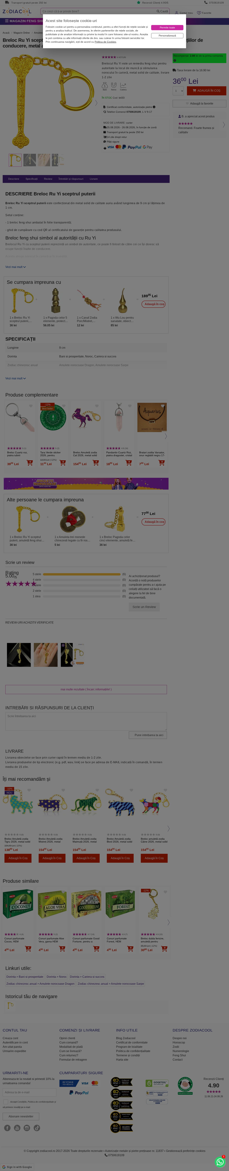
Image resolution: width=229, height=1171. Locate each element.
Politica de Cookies (105, 41)
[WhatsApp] (220, 1162)
